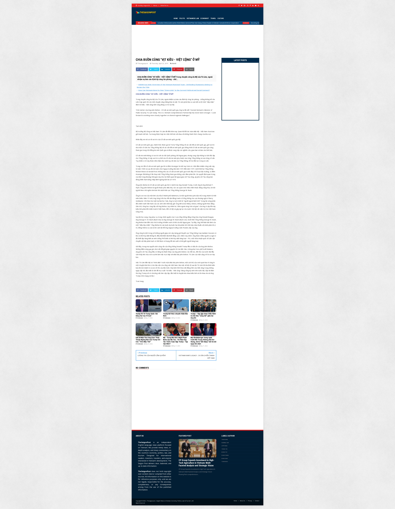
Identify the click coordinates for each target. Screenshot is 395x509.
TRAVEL (213, 18)
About (155, 5)
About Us (242, 500)
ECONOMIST (204, 18)
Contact (257, 500)
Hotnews (191, 23)
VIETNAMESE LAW (193, 18)
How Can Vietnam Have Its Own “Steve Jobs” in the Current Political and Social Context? (174, 90)
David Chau (224, 458)
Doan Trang (225, 455)
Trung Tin (224, 449)
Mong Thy (224, 452)
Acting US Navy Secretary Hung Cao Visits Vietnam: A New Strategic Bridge (219, 23)
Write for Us (164, 5)
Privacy (250, 500)
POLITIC (182, 18)
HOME (176, 18)
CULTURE (221, 18)
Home (235, 500)
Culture (250, 23)
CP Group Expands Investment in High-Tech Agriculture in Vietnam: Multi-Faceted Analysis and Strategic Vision (196, 463)
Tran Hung (224, 439)
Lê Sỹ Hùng (224, 445)
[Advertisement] (197, 39)
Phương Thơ (225, 442)
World (174, 63)
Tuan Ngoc (224, 461)
